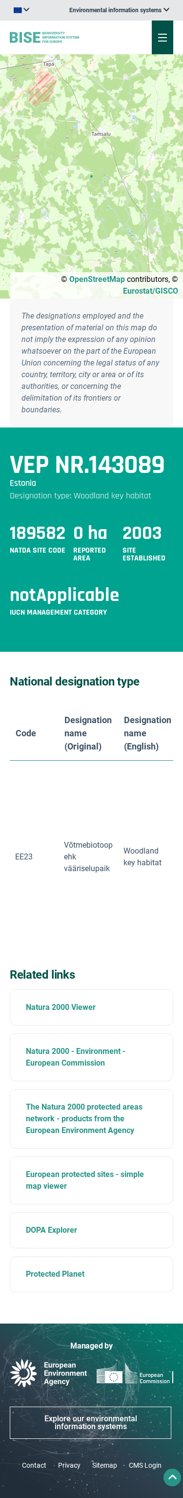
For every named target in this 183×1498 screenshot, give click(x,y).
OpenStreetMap (97, 279)
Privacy (69, 1465)
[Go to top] (172, 1477)
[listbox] (119, 10)
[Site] (62, 37)
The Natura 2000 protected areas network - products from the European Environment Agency (84, 1118)
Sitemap (104, 1465)
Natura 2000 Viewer (61, 1007)
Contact (34, 1465)
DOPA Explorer (51, 1230)
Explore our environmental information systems (90, 1422)
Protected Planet (55, 1274)
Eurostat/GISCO (150, 291)
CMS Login (145, 1465)
